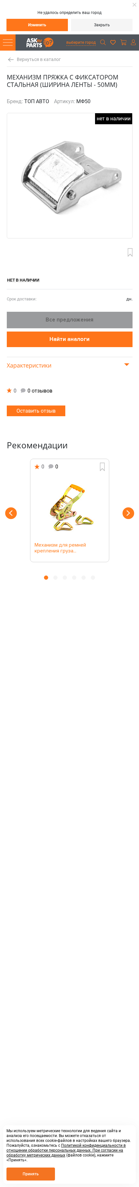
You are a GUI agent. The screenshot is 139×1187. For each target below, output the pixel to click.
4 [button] (74, 577)
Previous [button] (11, 513)
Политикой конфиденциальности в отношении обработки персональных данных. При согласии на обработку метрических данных (66, 1150)
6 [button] (93, 577)
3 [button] (65, 577)
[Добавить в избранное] (130, 252)
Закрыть (102, 25)
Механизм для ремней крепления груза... (60, 548)
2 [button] (55, 577)
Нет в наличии (23, 280)
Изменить (37, 25)
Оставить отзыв (36, 411)
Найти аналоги (69, 339)
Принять (31, 1174)
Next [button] (128, 513)
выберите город (81, 42)
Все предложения (69, 319)
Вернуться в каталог (39, 59)
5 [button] (83, 577)
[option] (69, 510)
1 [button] (46, 577)
